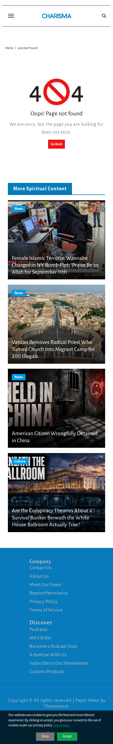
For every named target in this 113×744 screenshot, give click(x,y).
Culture (19, 461)
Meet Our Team (45, 584)
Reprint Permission (48, 593)
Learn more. (61, 725)
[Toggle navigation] (11, 15)
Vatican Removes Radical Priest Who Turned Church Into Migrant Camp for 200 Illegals (53, 349)
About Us (39, 576)
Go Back (56, 144)
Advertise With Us (47, 654)
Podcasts (38, 629)
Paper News (87, 700)
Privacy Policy (43, 601)
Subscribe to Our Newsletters (59, 662)
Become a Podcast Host (53, 646)
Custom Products (46, 671)
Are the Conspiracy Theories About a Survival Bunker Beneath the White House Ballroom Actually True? (52, 517)
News (18, 209)
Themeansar (56, 706)
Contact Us (40, 567)
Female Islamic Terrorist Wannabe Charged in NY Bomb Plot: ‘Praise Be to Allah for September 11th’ (55, 265)
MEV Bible (40, 637)
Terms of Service (46, 609)
